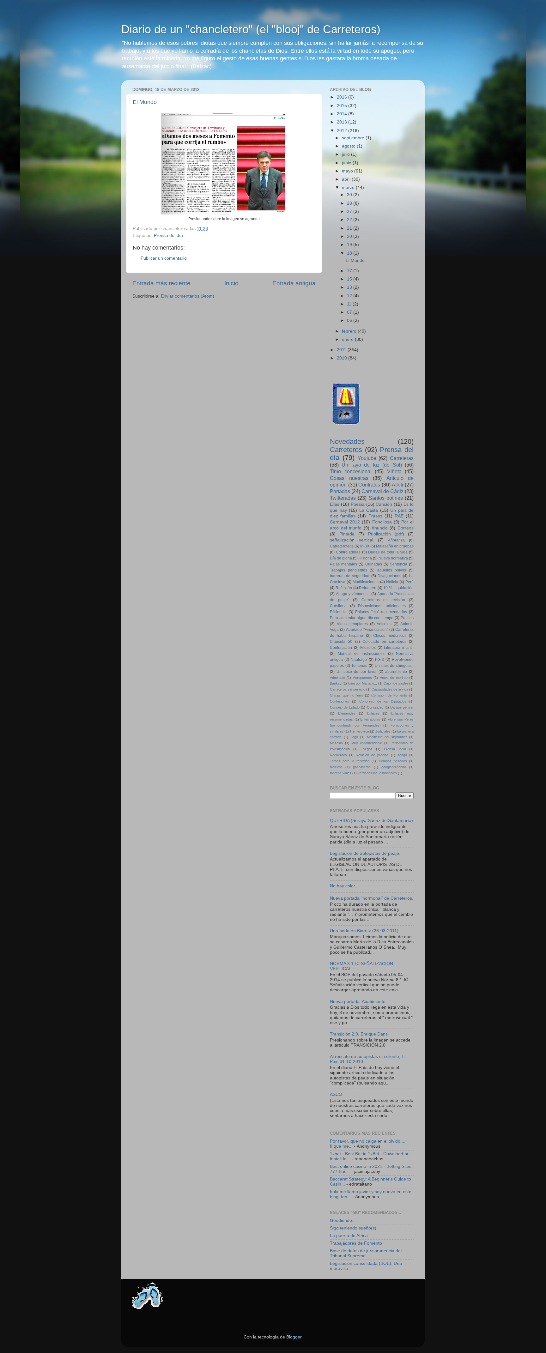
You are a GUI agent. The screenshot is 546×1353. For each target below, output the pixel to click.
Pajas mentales (343, 564)
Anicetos (384, 624)
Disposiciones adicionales (382, 606)
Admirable (337, 678)
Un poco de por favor (357, 671)
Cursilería (338, 606)
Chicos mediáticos (389, 635)
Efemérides (346, 713)
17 (350, 271)
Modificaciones (366, 582)
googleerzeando (393, 767)
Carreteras (402, 458)
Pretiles (407, 618)
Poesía (358, 504)
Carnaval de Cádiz (382, 491)
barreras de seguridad (349, 576)
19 (350, 244)
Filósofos (368, 647)
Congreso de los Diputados (383, 701)
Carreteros (346, 450)
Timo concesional (351, 471)
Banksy (336, 683)
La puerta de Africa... (351, 1235)
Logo (354, 737)
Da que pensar (402, 707)
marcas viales (340, 773)
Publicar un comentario (164, 258)
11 (350, 304)
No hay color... (344, 886)
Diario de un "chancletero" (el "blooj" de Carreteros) (250, 29)
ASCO (336, 1094)
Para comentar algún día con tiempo (361, 618)
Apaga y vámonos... (353, 594)
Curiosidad (375, 707)
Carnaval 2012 (345, 522)
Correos (405, 528)
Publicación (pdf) (386, 534)
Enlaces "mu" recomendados (381, 612)
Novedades (347, 441)
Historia (365, 558)
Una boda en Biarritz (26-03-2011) (364, 930)
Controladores (348, 552)
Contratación (341, 647)
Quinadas (373, 564)
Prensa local (394, 749)
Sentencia (398, 564)
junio (347, 162)
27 (350, 211)
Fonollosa (382, 522)
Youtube (367, 458)
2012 (342, 130)
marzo (349, 187)
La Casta (368, 510)
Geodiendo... (343, 1220)
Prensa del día (168, 235)
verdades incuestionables (377, 773)
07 (350, 312)
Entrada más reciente (161, 283)
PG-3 (379, 659)
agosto (349, 146)
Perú (409, 582)
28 (350, 203)
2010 (342, 358)
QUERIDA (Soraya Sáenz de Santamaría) (371, 820)
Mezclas (336, 743)
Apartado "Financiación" (367, 629)
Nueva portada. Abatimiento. (358, 1001)
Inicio (231, 283)
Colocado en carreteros (384, 641)
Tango (402, 755)
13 (350, 287)
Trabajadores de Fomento (356, 1243)
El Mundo (145, 102)
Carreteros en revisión (383, 600)
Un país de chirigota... (394, 665)
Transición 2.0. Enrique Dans (359, 1034)
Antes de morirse (394, 678)
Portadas (340, 491)
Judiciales (383, 731)
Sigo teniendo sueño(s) (353, 1228)
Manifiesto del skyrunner (387, 737)
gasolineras (362, 767)
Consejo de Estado (345, 707)
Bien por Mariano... (362, 683)
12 (350, 295)
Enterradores (370, 719)
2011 (342, 349)
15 (350, 279)
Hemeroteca (359, 731)
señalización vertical (351, 540)
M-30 (364, 546)
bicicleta (336, 767)
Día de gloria (341, 558)
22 (350, 219)
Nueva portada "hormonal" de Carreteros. (371, 898)
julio (346, 154)
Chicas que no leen (346, 695)
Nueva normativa (393, 558)
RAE (399, 516)
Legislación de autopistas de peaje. (365, 853)
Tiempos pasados (392, 761)
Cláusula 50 (341, 641)
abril (347, 179)
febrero (350, 331)
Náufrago (359, 659)
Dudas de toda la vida (388, 552)
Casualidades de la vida (390, 689)
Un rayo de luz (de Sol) (372, 465)
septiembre (354, 138)
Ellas (334, 504)
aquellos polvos (391, 570)
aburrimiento (396, 671)
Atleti (397, 484)
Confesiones (339, 701)
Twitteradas (343, 498)
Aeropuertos (362, 678)
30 (350, 194)
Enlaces (373, 713)
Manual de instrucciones (361, 653)
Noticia (392, 582)
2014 (342, 114)
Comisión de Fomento (389, 695)
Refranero (367, 588)
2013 (342, 122)
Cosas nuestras (349, 478)
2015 (342, 105)
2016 (342, 97)
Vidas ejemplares (352, 624)
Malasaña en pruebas (395, 546)
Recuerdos (338, 755)
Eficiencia (338, 612)
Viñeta (394, 471)
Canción (384, 504)
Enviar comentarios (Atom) (187, 296)
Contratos (369, 484)
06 (350, 320)
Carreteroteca (342, 546)
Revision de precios (372, 755)
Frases (375, 516)
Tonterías (359, 665)
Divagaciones (389, 576)
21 (350, 228)
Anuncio (380, 528)
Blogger (293, 1337)
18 (350, 253)
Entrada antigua (294, 283)
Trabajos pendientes (348, 570)
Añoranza (396, 540)
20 (350, 236)
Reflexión (344, 588)
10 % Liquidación (398, 588)
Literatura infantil (399, 647)
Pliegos (367, 749)
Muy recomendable (366, 743)
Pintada (347, 534)
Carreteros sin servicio (347, 689)
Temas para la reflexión (349, 761)
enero (348, 339)
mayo (348, 171)
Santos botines (386, 498)
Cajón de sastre (396, 683)
